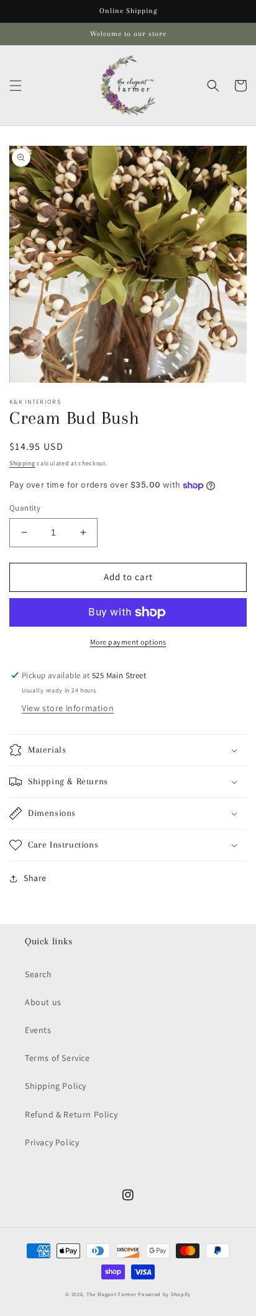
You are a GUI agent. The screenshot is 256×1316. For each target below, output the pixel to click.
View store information (68, 708)
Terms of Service (57, 1057)
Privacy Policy (52, 1142)
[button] (15, 85)
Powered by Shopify (164, 1294)
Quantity (24, 508)
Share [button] (35, 878)
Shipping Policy (55, 1085)
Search (38, 974)
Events (38, 1030)
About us (43, 1002)
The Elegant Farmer (111, 1294)
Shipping (22, 463)
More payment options (128, 642)
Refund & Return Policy (71, 1114)
